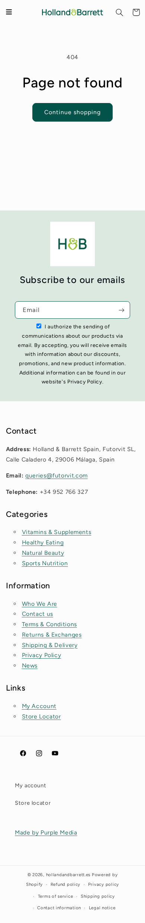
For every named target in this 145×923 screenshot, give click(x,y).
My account (30, 785)
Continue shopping (72, 112)
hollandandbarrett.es (68, 874)
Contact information (59, 907)
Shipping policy (98, 896)
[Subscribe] (121, 310)
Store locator (33, 803)
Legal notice (102, 907)
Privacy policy (103, 884)
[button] (120, 12)
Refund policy (66, 884)
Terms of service (55, 896)
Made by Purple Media (46, 832)
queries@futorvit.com (56, 475)
